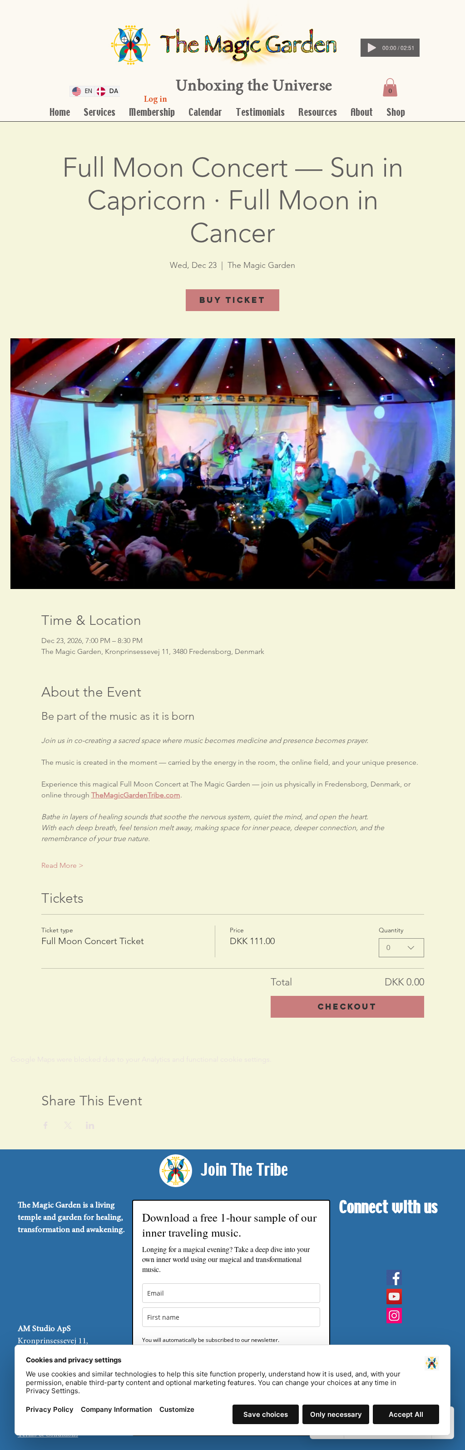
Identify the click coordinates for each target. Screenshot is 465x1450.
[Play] (372, 47)
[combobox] (401, 947)
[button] (390, 87)
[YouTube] (394, 1296)
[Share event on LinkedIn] (90, 1125)
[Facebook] (394, 1277)
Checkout (347, 1006)
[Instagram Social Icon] (394, 1315)
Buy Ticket (232, 300)
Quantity (391, 930)
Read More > (62, 865)
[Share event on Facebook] (45, 1125)
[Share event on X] (68, 1125)
